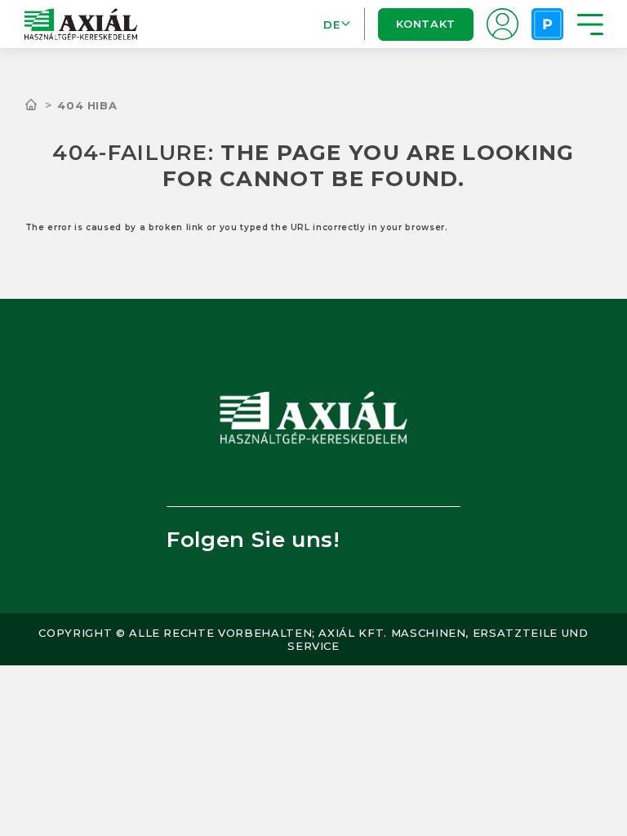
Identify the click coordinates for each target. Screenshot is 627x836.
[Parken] (547, 24)
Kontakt (425, 23)
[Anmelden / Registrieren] (502, 24)
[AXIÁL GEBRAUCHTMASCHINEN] (41, 105)
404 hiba (87, 105)
